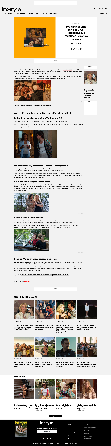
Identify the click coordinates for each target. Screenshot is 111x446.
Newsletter (104, 7)
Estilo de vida (21, 7)
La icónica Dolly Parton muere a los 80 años (64, 384)
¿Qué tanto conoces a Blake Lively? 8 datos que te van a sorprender (86, 385)
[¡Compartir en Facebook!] (71, 42)
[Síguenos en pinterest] (106, 2)
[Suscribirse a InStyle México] (21, 407)
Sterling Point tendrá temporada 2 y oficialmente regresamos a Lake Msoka (86, 343)
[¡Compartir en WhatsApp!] (81, 42)
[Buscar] (94, 2)
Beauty (10, 7)
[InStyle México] (11, 3)
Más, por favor (55, 394)
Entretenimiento (34, 7)
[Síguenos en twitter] (102, 2)
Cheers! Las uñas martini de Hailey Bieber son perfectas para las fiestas (45, 260)
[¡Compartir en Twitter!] (74, 42)
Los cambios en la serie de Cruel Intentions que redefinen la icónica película (76, 26)
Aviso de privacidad (89, 403)
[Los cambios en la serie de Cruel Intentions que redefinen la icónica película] (35, 31)
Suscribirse (47, 409)
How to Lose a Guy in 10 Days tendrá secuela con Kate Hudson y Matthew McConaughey (64, 306)
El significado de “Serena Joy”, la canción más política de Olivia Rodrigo (86, 305)
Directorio (86, 412)
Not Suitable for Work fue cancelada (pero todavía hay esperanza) (44, 305)
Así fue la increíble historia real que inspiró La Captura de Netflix (65, 343)
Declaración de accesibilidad (88, 415)
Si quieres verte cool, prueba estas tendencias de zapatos (23, 384)
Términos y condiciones (90, 406)
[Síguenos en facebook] (97, 2)
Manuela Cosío (77, 37)
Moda (4, 7)
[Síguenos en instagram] (99, 2)
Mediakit (86, 409)
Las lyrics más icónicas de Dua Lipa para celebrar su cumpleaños (43, 343)
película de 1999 (67, 58)
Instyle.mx (27, 267)
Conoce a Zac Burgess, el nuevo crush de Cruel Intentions (36, 94)
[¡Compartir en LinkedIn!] (78, 42)
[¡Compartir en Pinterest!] (76, 42)
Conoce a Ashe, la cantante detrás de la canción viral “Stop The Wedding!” (90, 78)
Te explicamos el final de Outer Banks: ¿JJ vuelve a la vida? (23, 343)
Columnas (53, 7)
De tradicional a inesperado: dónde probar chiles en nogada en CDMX (44, 385)
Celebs (45, 7)
